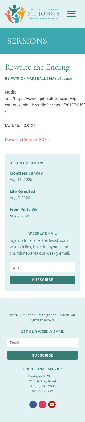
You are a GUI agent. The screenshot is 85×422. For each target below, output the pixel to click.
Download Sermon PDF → (28, 139)
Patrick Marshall (28, 79)
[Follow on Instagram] (42, 404)
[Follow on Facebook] (33, 404)
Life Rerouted (22, 191)
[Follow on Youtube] (52, 404)
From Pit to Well (25, 209)
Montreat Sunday (26, 173)
